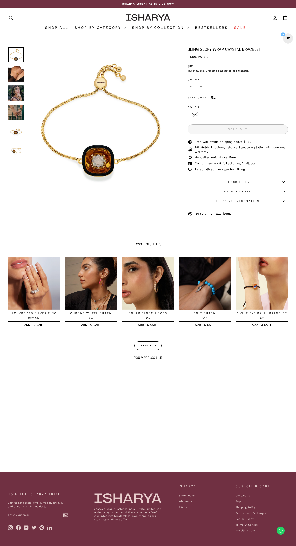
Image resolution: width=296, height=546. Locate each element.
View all (148, 345)
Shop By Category (99, 27)
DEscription (238, 182)
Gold (195, 114)
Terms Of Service (247, 524)
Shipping (211, 70)
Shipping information (238, 201)
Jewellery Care (245, 530)
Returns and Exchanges (251, 513)
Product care (237, 191)
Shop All (56, 27)
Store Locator (188, 495)
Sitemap (184, 507)
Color (194, 107)
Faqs (239, 501)
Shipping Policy (246, 507)
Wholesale (185, 501)
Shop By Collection (159, 27)
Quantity (197, 79)
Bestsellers (211, 27)
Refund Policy (245, 518)
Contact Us (243, 495)
